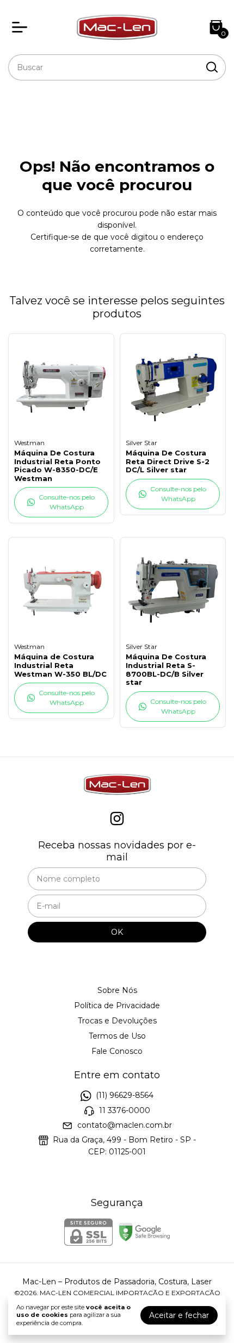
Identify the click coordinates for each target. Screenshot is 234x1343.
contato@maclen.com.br (124, 1125)
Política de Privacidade (117, 1005)
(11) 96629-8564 (124, 1095)
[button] (61, 502)
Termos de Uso (117, 1036)
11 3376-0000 (124, 1110)
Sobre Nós (117, 990)
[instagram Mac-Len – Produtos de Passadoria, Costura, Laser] (117, 819)
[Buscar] (211, 67)
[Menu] (21, 27)
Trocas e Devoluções (117, 1021)
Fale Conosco (117, 1051)
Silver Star (141, 443)
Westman (29, 443)
